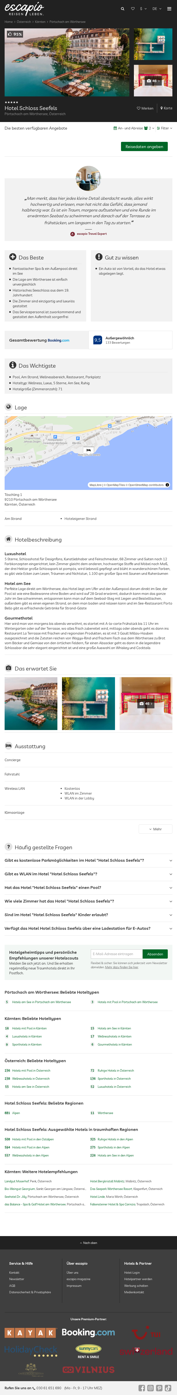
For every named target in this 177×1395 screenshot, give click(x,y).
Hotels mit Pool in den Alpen (27, 1147)
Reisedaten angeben (144, 146)
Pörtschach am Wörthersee (68, 22)
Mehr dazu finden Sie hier (121, 967)
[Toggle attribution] (167, 485)
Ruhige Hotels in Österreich (112, 1071)
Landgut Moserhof (17, 1181)
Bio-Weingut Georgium (20, 1189)
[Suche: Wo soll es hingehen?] (122, 9)
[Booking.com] (88, 1332)
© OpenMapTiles (114, 485)
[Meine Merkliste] (133, 9)
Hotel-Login (132, 1272)
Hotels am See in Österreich (27, 1087)
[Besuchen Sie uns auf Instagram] (150, 1388)
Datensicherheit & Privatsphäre (30, 1292)
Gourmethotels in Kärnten (111, 1044)
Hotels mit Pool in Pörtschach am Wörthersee (124, 1002)
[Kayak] (31, 1333)
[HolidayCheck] (31, 1351)
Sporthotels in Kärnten (23, 1044)
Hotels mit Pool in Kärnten (26, 1028)
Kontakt (14, 1272)
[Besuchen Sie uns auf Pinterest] (159, 1388)
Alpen (12, 1113)
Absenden (155, 954)
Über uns (72, 1272)
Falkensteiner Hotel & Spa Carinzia (112, 1204)
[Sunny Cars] (88, 1351)
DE (155, 8)
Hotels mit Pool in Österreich (27, 1071)
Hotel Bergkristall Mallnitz (107, 1181)
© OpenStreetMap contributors (145, 485)
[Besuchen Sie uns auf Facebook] (142, 1388)
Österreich (24, 22)
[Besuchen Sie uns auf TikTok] (168, 1388)
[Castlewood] (31, 1370)
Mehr (157, 829)
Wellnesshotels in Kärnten (111, 1036)
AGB (12, 1285)
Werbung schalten (136, 1285)
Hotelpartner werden (138, 1279)
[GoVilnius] (88, 1370)
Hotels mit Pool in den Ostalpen (29, 1139)
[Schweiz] (146, 1351)
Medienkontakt (134, 1292)
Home (9, 22)
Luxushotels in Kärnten (24, 1036)
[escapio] (24, 8)
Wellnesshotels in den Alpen (27, 1155)
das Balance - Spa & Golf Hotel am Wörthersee (35, 1204)
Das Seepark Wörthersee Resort (111, 1189)
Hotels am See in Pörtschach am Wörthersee (38, 1002)
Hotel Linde (97, 1196)
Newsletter (16, 1279)
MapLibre (96, 485)
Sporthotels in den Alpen (110, 1147)
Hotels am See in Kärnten (111, 1028)
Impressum (74, 1285)
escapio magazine (78, 1279)
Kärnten (40, 22)
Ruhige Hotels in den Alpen (111, 1139)
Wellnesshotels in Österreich (27, 1079)
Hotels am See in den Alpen (112, 1155)
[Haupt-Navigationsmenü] (169, 8)
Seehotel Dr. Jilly (16, 1196)
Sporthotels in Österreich (110, 1079)
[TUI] (146, 1333)
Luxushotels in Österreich (111, 1087)
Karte (168, 108)
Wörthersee (102, 1113)
